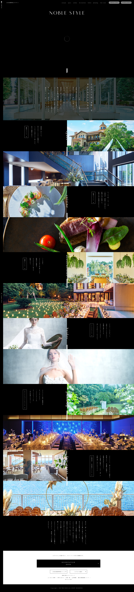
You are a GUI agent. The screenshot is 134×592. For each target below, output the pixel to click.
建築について (26, 131)
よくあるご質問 (51, 577)
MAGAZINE (68, 579)
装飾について (25, 263)
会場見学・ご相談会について (92, 465)
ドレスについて (92, 329)
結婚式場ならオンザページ (68, 575)
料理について (93, 197)
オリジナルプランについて (25, 398)
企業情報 (74, 577)
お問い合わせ (60, 577)
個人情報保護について (83, 577)
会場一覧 (68, 577)
